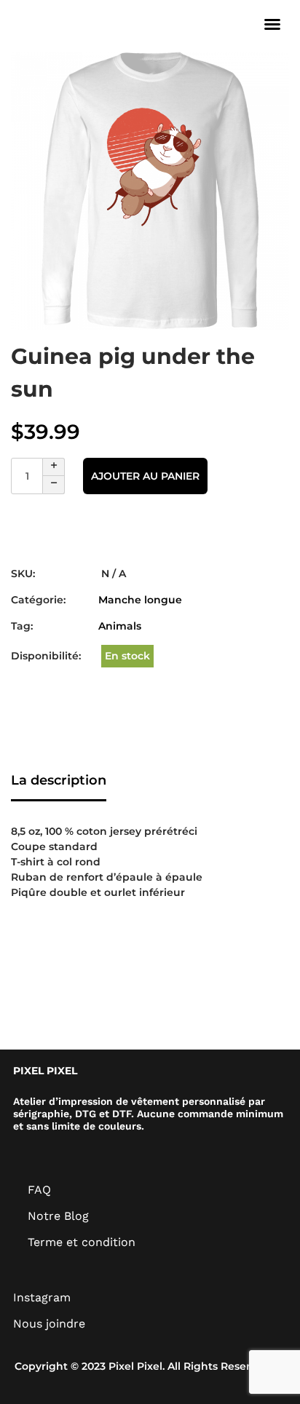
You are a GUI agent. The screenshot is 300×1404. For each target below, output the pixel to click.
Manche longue (140, 599)
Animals (119, 625)
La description (58, 780)
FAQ (39, 1190)
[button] (272, 24)
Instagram (42, 1297)
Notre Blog (58, 1216)
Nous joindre (49, 1323)
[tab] (58, 781)
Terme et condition (81, 1242)
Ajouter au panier (145, 476)
